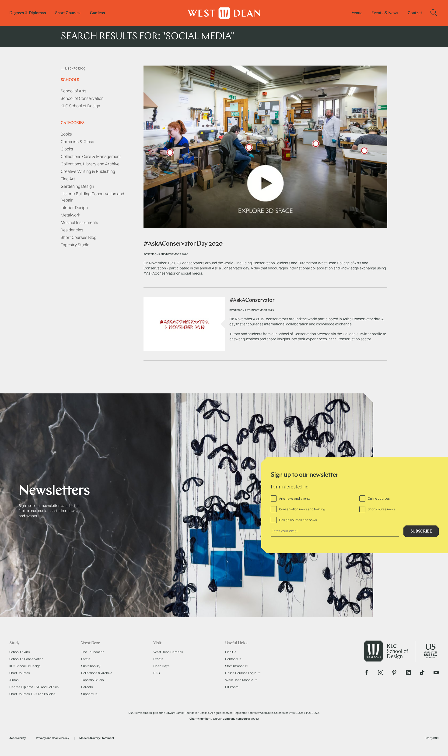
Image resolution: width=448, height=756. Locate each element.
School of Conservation (82, 98)
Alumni (14, 680)
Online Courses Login (241, 673)
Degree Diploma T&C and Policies (34, 687)
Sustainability (90, 666)
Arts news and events (294, 498)
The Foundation (92, 652)
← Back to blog (73, 68)
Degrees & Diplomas (27, 13)
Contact (415, 13)
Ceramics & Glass (77, 141)
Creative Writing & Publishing (88, 171)
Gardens (97, 13)
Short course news (381, 509)
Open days (161, 666)
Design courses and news (298, 520)
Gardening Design (77, 186)
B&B (156, 673)
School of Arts (73, 91)
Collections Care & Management (91, 156)
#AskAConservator (251, 300)
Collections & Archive (96, 673)
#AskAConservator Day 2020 (183, 244)
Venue (357, 13)
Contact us (233, 659)
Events (158, 659)
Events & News (384, 13)
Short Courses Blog (78, 237)
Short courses (67, 13)
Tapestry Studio (75, 244)
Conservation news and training (302, 509)
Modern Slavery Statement (96, 738)
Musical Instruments (79, 222)
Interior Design (74, 207)
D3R (436, 738)
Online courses (379, 498)
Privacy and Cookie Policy (52, 738)
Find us (230, 652)
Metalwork (70, 215)
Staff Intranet (234, 666)
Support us (89, 694)
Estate (85, 659)
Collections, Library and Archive (90, 164)
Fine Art (68, 178)
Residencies (72, 230)
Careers (87, 687)
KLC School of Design (80, 105)
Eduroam (231, 687)
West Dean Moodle (239, 680)
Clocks (67, 149)
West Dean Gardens (168, 652)
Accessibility (17, 738)
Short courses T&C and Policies (32, 694)
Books (66, 134)
